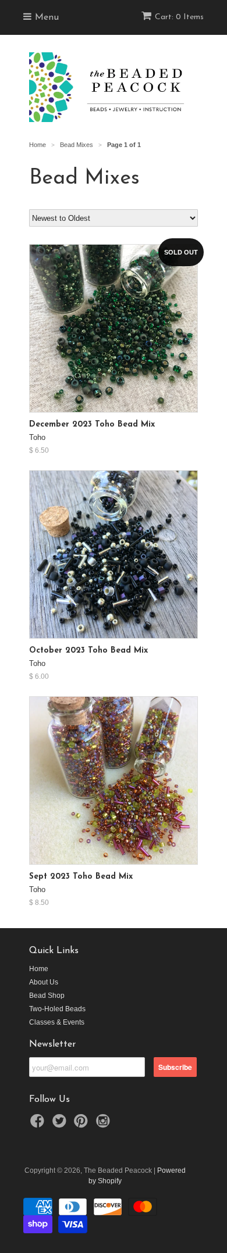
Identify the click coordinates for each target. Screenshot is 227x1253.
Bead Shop (47, 995)
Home (38, 969)
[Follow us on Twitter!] (61, 1124)
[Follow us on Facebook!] (39, 1124)
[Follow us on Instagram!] (105, 1124)
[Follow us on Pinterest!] (82, 1124)
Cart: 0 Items (179, 17)
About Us (43, 982)
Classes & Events (56, 1022)
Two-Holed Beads (57, 1009)
